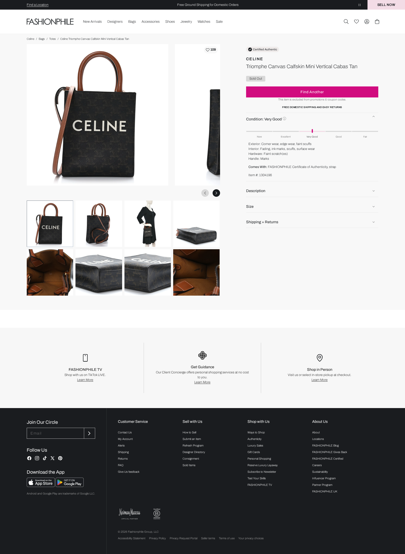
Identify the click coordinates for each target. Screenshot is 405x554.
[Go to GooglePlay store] (70, 486)
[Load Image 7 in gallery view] (147, 272)
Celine (30, 39)
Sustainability (320, 471)
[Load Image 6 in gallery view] (98, 272)
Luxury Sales (255, 445)
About (316, 432)
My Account (125, 439)
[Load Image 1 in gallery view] (50, 224)
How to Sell (189, 432)
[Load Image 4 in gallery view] (196, 224)
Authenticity (255, 439)
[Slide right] (216, 193)
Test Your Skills (257, 478)
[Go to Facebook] (29, 458)
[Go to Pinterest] (60, 458)
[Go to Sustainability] (157, 514)
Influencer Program (324, 478)
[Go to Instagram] (37, 458)
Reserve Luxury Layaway (263, 465)
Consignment (191, 458)
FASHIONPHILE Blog (325, 445)
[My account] (366, 21)
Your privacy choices (251, 538)
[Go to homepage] (50, 22)
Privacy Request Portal (183, 538)
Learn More (85, 380)
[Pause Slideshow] (359, 5)
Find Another (312, 92)
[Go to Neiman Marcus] (129, 513)
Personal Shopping (259, 458)
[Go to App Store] (41, 486)
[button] (346, 21)
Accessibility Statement (131, 538)
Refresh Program (193, 445)
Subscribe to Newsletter (262, 471)
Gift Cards (254, 452)
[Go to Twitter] (52, 458)
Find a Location (38, 5)
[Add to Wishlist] (211, 49)
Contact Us (125, 432)
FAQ (121, 465)
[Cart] (377, 21)
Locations (318, 439)
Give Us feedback (128, 471)
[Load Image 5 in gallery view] (50, 272)
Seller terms (208, 538)
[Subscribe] (89, 433)
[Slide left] (205, 193)
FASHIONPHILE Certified (327, 458)
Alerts (121, 445)
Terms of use (227, 538)
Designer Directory (194, 452)
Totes (52, 39)
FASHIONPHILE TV (260, 485)
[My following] (356, 21)
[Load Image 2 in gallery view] (98, 224)
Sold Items (189, 465)
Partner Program (322, 485)
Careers (317, 465)
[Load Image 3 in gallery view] (147, 224)
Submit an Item (192, 439)
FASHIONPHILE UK (324, 491)
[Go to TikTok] (44, 458)
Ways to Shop (256, 432)
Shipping (123, 452)
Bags (42, 39)
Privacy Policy (157, 538)
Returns (123, 458)
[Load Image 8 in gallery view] (196, 272)
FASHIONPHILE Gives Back (329, 452)
